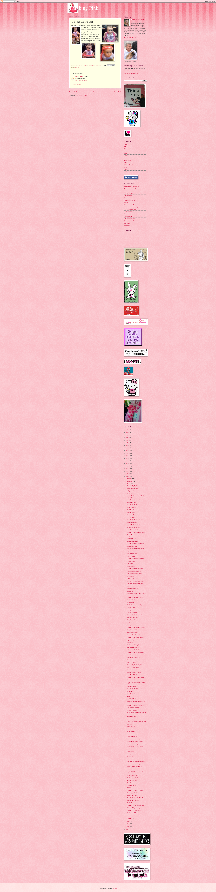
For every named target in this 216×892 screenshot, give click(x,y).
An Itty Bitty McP (131, 731)
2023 (127, 437)
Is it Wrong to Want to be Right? (134, 800)
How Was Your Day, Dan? (130, 209)
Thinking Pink (83, 7)
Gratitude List (130, 591)
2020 (127, 445)
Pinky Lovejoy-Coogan (138, 19)
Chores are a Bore (131, 566)
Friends (77, 67)
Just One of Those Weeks (132, 617)
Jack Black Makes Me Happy (133, 647)
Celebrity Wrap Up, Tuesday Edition (135, 543)
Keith (125, 148)
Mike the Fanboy (128, 195)
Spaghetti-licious (131, 512)
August (129, 818)
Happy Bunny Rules (131, 716)
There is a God (130, 515)
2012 (127, 466)
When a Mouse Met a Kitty (133, 488)
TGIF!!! (129, 788)
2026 (127, 430)
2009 (127, 474)
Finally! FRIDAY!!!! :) (132, 602)
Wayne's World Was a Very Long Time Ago (136, 535)
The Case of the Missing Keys (134, 645)
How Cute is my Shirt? (132, 795)
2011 (127, 468)
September (130, 816)
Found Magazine (128, 216)
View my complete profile (130, 37)
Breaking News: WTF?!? (133, 780)
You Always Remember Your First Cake (136, 769)
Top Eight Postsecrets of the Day (134, 766)
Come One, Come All (132, 736)
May (128, 826)
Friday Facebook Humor (132, 693)
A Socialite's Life (128, 225)
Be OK (128, 696)
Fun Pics (129, 551)
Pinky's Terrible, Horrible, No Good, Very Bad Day (136, 713)
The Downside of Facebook (133, 778)
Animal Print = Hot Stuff (133, 650)
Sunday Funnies (130, 670)
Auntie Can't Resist (131, 699)
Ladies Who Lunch (131, 686)
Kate (125, 146)
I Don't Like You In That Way (131, 207)
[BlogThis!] (110, 65)
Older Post (117, 92)
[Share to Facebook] (113, 65)
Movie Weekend (130, 655)
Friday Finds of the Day (132, 588)
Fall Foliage (130, 642)
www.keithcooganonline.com (131, 73)
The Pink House (130, 803)
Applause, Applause (131, 640)
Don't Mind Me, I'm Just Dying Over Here (136, 761)
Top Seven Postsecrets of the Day (134, 573)
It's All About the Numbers (133, 527)
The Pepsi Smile (130, 517)
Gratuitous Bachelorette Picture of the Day (136, 701)
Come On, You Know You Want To (135, 798)
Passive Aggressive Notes (130, 205)
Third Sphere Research (129, 200)
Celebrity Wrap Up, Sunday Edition (135, 568)
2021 (127, 443)
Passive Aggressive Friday (133, 793)
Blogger (115, 888)
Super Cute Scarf (131, 493)
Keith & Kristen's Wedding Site (131, 186)
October (129, 484)
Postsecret (126, 198)
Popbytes (126, 202)
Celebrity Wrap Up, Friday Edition (135, 597)
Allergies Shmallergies (132, 541)
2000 (127, 829)
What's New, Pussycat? (132, 510)
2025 (127, 432)
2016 (127, 455)
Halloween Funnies (131, 502)
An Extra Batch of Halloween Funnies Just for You (137, 496)
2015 (127, 458)
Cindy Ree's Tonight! (132, 630)
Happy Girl (129, 724)
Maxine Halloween (131, 507)
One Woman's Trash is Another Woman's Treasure (136, 594)
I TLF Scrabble (130, 751)
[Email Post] (105, 65)
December (129, 478)
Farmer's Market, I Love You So (134, 775)
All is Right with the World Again (135, 525)
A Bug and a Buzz (131, 491)
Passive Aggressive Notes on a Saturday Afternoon (136, 683)
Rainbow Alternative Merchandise (132, 191)
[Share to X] (111, 65)
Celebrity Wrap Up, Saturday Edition (135, 486)
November (130, 481)
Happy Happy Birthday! (132, 744)
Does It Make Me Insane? (133, 667)
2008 (127, 476)
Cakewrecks (127, 223)
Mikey (125, 162)
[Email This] (108, 65)
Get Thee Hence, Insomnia (133, 707)
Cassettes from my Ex (129, 221)
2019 (127, 448)
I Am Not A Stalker (128, 193)
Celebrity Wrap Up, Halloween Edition (136, 504)
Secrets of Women (131, 556)
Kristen (125, 153)
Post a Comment (77, 84)
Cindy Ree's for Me (131, 620)
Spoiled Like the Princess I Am (134, 571)
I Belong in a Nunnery (132, 610)
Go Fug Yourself (128, 211)
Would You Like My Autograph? (134, 764)
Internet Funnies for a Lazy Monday (135, 759)
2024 (127, 435)
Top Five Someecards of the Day (134, 605)
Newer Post (73, 92)
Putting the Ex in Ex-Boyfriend (134, 635)
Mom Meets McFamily (132, 675)
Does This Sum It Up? (132, 813)
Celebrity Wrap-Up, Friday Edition (135, 790)
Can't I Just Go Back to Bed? (133, 749)
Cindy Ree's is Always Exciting (134, 810)
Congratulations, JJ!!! (132, 785)
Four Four (126, 214)
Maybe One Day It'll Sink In (133, 530)
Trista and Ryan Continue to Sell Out (135, 548)
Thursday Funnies (131, 607)
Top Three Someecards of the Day (135, 583)
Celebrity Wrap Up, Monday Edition (135, 558)
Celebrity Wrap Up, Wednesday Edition (136, 532)
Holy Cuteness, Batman (132, 632)
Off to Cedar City (131, 576)
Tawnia (125, 169)
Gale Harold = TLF (131, 538)
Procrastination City (131, 680)
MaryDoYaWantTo (80, 76)
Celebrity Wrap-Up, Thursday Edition (136, 805)
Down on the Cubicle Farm (133, 657)
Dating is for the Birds (132, 553)
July (128, 821)
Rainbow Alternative (129, 164)
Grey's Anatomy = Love (132, 586)
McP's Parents (127, 160)
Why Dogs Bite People (132, 600)
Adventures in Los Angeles (130, 189)
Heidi (125, 144)
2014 (127, 461)
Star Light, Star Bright (132, 754)
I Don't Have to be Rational (133, 500)
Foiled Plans (130, 783)
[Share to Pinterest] (114, 65)
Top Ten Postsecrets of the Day (134, 672)
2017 (127, 453)
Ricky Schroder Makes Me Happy (135, 746)
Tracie (125, 171)
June (128, 824)
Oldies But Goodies (131, 662)
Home (95, 92)
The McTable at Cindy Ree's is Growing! (136, 721)
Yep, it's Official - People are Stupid (135, 741)
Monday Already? (131, 561)
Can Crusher (130, 563)
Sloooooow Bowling (132, 710)
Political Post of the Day (132, 729)
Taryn (125, 167)
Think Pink (129, 660)
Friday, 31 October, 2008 (81, 81)
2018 (127, 450)
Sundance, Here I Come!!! (133, 578)
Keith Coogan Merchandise (130, 151)
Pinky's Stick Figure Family (133, 808)
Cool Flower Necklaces (129, 218)
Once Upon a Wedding (132, 625)
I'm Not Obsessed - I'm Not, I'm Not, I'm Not (136, 772)
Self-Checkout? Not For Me (133, 719)
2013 (127, 463)
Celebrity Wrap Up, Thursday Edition (135, 519)
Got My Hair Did (131, 726)
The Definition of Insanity (133, 612)
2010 (127, 471)
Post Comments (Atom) (81, 95)
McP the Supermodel (132, 522)
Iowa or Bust (130, 756)
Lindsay (126, 155)
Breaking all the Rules (132, 546)
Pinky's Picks (130, 622)
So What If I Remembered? (133, 734)
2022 (127, 440)
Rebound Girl (130, 691)
